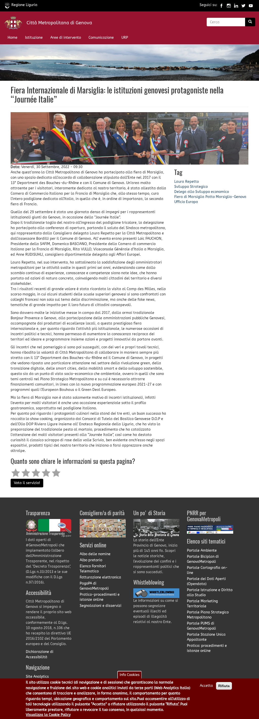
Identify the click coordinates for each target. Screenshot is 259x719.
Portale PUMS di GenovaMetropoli (201, 626)
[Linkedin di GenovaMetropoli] (236, 5)
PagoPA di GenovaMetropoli (94, 586)
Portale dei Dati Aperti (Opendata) (206, 581)
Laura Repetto (186, 181)
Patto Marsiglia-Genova (225, 197)
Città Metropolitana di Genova (59, 23)
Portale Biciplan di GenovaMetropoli (203, 559)
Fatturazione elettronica (100, 577)
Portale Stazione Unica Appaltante (206, 637)
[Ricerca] (250, 22)
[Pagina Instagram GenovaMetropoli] (229, 5)
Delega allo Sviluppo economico (201, 192)
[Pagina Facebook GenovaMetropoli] (221, 5)
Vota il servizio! (27, 483)
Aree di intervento (65, 37)
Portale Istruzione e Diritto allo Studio (209, 592)
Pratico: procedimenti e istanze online (207, 648)
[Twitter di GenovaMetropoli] (243, 5)
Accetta (206, 686)
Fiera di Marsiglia (189, 197)
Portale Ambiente (202, 550)
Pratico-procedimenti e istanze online (100, 597)
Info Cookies (130, 675)
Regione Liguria (24, 5)
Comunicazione (101, 37)
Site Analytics (37, 676)
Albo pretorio (91, 560)
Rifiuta (224, 686)
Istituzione (34, 37)
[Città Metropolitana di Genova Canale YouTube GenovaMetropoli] (251, 5)
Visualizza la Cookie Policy (48, 715)
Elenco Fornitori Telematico (93, 568)
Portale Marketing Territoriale (202, 603)
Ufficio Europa (186, 202)
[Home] (15, 23)
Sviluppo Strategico (191, 187)
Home (12, 37)
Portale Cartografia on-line (207, 570)
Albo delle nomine (95, 554)
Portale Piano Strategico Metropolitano (208, 615)
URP (124, 37)
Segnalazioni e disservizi (100, 606)
